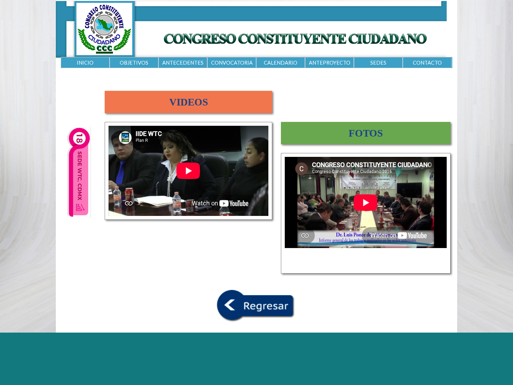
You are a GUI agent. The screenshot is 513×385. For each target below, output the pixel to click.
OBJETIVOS (134, 63)
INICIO (85, 63)
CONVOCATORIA (232, 63)
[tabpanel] (188, 102)
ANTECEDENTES (182, 63)
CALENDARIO (280, 63)
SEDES (378, 63)
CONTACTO (427, 63)
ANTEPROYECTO (329, 63)
